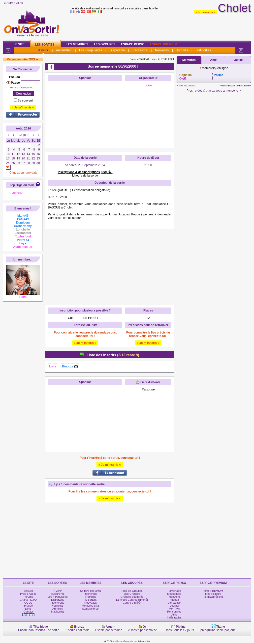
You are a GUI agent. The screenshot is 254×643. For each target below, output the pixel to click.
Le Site (19, 44)
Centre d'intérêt (132, 602)
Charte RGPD (28, 599)
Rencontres (174, 611)
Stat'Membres (90, 608)
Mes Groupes (132, 593)
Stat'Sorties (203, 50)
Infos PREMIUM (213, 590)
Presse (28, 605)
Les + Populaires (90, 50)
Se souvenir (26, 100)
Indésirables (174, 617)
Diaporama (117, 50)
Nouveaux (90, 602)
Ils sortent (90, 599)
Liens (28, 608)
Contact (28, 611)
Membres (189, 60)
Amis (214, 60)
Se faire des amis (90, 590)
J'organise (174, 602)
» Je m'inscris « (205, 12)
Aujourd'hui (63, 50)
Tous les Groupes (132, 590)
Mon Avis (174, 608)
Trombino (90, 596)
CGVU (28, 602)
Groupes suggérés (132, 596)
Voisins (238, 60)
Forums (28, 596)
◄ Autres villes (13, 3)
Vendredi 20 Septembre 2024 (85, 165)
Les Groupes (104, 44)
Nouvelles (162, 50)
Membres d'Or (90, 605)
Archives (182, 50)
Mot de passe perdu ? (22, 87)
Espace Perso (132, 44)
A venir (43, 50)
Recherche (139, 50)
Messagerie (174, 593)
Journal (174, 605)
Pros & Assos (28, 593)
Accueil (28, 590)
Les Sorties (44, 44)
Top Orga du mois (22, 185)
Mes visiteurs (213, 593)
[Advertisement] (160, 26)
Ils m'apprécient (213, 596)
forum (247, 85)
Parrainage (174, 590)
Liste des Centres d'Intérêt (132, 599)
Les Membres (77, 44)
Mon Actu (174, 596)
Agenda (174, 599)
